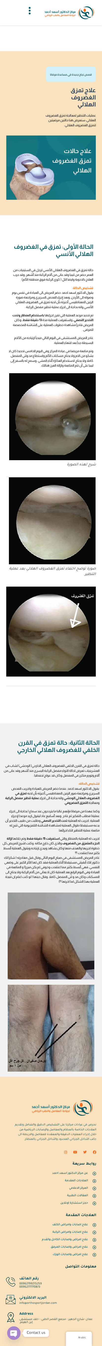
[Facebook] (94, 1152)
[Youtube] (75, 1152)
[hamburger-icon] (29, 13)
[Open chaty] (14, 1333)
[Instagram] (65, 1152)
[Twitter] (85, 1152)
